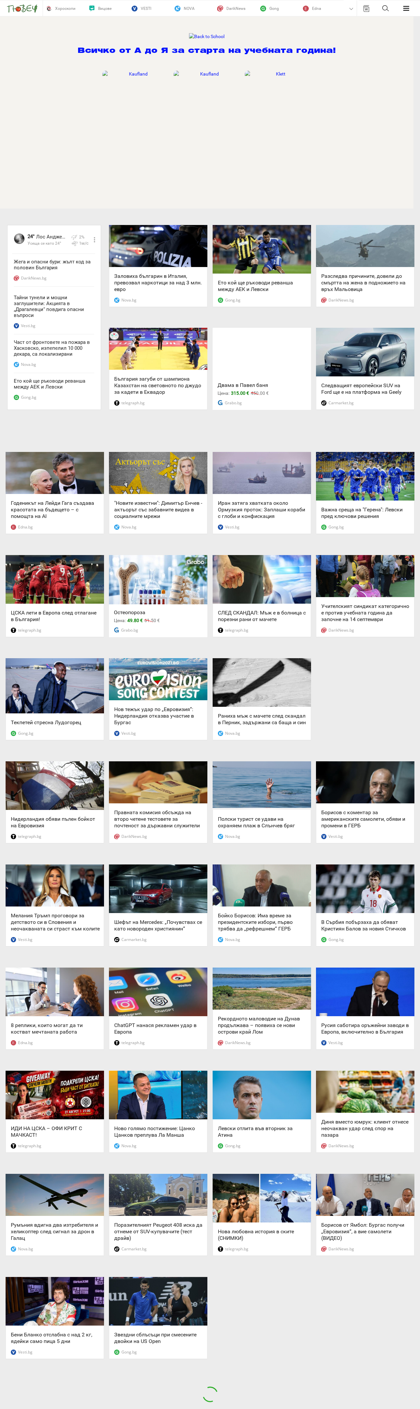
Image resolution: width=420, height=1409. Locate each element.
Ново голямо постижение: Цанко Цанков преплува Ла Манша (154, 1131)
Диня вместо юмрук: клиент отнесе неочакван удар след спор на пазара (365, 1128)
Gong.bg (28, 397)
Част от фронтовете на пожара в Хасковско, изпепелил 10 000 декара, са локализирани (52, 348)
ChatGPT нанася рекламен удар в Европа (155, 1028)
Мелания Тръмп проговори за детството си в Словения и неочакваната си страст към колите (55, 922)
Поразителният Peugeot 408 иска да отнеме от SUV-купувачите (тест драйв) (158, 1231)
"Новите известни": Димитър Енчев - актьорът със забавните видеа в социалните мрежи (158, 509)
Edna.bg (25, 527)
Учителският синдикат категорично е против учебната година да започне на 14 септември (365, 612)
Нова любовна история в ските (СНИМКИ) (256, 1234)
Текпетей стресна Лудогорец (46, 722)
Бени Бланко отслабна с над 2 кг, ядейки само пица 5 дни (51, 1337)
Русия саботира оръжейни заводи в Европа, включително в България (365, 1028)
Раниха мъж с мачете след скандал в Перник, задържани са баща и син (262, 719)
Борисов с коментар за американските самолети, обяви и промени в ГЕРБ (363, 819)
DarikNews (235, 8)
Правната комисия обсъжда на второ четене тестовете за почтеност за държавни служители (157, 819)
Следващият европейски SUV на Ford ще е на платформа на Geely (361, 388)
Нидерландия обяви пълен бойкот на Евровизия (53, 822)
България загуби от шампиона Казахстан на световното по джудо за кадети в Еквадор (157, 385)
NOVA (189, 8)
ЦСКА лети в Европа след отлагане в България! (53, 616)
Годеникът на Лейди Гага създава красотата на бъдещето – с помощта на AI (52, 509)
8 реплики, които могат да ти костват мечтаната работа (47, 1028)
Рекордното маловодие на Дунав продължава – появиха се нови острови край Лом (259, 1025)
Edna (316, 8)
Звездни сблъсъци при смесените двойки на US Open (155, 1337)
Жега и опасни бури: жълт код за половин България (52, 265)
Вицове (105, 8)
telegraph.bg (133, 403)
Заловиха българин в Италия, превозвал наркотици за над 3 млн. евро (158, 282)
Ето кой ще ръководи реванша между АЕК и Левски (49, 384)
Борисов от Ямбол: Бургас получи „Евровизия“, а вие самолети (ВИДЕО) (362, 1231)
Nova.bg (28, 364)
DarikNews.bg (34, 278)
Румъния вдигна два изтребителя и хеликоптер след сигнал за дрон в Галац (54, 1231)
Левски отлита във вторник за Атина (255, 1131)
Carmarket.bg (341, 403)
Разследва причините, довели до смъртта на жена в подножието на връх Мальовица (363, 282)
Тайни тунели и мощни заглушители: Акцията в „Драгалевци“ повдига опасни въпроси (49, 306)
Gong (274, 8)
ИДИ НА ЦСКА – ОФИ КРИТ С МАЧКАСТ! (46, 1131)
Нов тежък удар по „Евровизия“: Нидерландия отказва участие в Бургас (154, 716)
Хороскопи (65, 8)
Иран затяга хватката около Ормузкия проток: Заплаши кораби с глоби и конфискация (261, 509)
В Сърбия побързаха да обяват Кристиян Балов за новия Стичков (363, 925)
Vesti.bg (28, 325)
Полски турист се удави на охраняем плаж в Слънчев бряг (256, 822)
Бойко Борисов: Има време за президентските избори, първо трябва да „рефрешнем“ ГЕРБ (255, 922)
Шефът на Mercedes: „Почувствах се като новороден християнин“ (158, 925)
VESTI (146, 8)
